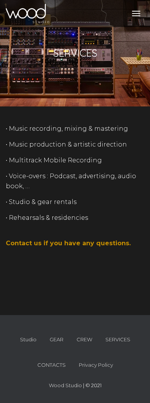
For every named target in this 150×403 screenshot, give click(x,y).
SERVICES (117, 339)
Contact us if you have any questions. (68, 243)
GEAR (56, 339)
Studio (28, 339)
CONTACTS (51, 365)
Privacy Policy (96, 365)
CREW (84, 339)
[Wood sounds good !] (30, 13)
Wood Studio (65, 385)
